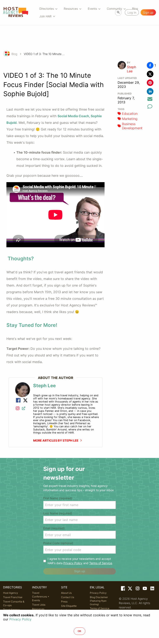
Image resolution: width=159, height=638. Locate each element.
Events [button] (92, 8)
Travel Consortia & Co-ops (13, 603)
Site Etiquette (69, 605)
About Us (66, 592)
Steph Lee (131, 69)
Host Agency (10, 592)
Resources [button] (71, 8)
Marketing (129, 119)
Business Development (132, 126)
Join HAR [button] (45, 16)
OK (79, 631)
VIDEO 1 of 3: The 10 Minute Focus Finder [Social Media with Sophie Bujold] (44, 54)
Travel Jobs (38, 604)
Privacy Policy (72, 563)
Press (64, 601)
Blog (14, 54)
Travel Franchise (12, 597)
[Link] (18, 400)
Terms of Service (100, 563)
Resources (38, 609)
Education (129, 113)
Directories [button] (46, 8)
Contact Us (67, 597)
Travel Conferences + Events (40, 596)
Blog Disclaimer (99, 601)
